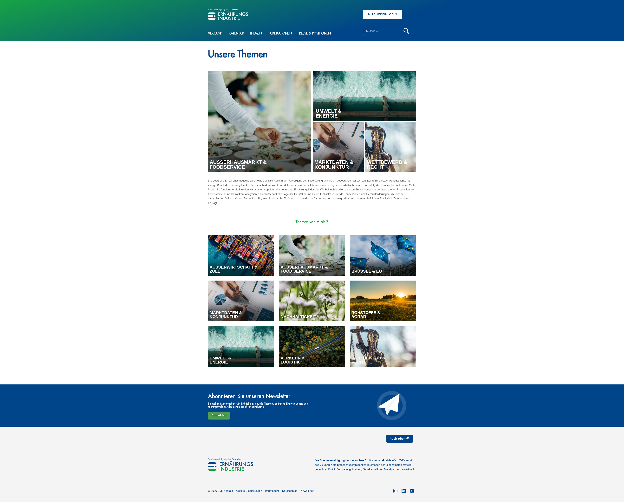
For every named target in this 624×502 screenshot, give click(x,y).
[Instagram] (395, 490)
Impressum (272, 490)
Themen (256, 33)
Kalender (236, 33)
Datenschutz (289, 490)
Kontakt (228, 490)
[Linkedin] (403, 490)
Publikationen (280, 33)
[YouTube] (412, 490)
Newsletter (307, 490)
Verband (215, 33)
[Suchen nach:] (382, 31)
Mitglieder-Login (382, 14)
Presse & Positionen (314, 33)
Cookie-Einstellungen (249, 490)
